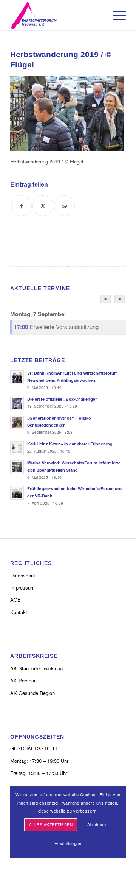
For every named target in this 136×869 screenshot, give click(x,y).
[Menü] (115, 15)
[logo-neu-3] (56, 15)
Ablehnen (96, 824)
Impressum (22, 587)
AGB (15, 599)
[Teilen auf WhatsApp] (64, 205)
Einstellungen (67, 843)
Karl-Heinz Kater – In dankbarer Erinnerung (70, 444)
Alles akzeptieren (51, 824)
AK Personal (24, 680)
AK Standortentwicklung (36, 668)
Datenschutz (24, 575)
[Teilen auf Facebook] (21, 205)
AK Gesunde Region (32, 692)
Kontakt (18, 612)
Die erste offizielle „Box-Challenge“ (62, 399)
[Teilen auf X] (42, 205)
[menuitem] (115, 15)
